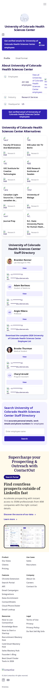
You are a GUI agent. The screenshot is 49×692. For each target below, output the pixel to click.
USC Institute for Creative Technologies (11, 171)
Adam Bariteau (22, 285)
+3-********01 (17, 388)
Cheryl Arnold (21, 374)
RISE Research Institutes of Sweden (33, 171)
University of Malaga (33, 196)
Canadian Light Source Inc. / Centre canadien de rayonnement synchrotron (12, 197)
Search (24, 438)
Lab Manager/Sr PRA (22, 262)
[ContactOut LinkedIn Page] (3, 680)
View (25, 268)
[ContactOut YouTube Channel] (8, 680)
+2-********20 (17, 363)
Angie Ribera (20, 310)
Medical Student (20, 351)
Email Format (22, 58)
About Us (30, 578)
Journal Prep (9, 221)
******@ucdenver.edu (20, 278)
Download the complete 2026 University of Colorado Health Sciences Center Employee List (24, 338)
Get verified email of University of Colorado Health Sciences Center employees (24, 114)
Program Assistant (21, 377)
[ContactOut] (13, 4)
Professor (17, 313)
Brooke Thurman (23, 348)
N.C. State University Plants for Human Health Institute (35, 224)
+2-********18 (17, 274)
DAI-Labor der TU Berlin (35, 146)
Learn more (9, 519)
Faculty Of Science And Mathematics (12, 146)
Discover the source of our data (18, 514)
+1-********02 (17, 300)
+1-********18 (17, 325)
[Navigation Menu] (44, 4)
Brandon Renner (23, 259)
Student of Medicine (22, 288)
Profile (7, 58)
